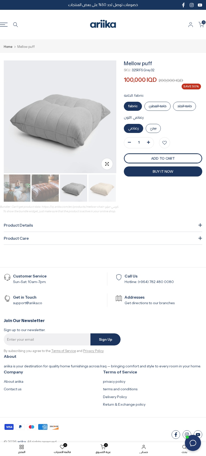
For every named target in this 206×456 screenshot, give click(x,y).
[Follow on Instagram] (191, 5)
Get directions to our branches (150, 303)
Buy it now (163, 171)
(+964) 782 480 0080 (156, 281)
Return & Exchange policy (124, 404)
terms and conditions (120, 389)
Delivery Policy (115, 397)
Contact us (12, 389)
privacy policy (114, 381)
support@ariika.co (27, 303)
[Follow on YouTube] (200, 5)
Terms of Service (63, 351)
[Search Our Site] (16, 25)
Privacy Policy (93, 351)
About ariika (13, 381)
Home (8, 46)
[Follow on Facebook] (183, 5)
